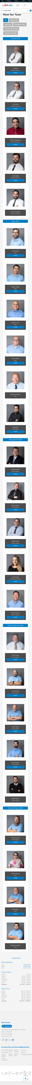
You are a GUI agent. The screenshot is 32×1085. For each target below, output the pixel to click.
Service (11, 1047)
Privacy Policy (6, 1073)
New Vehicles (4, 1050)
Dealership (25, 1047)
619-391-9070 (27, 964)
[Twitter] (9, 1039)
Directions (23, 1052)
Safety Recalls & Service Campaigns (25, 1073)
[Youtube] (12, 1039)
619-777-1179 (27, 968)
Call (16, 958)
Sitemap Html (17, 1073)
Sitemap (13, 1073)
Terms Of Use (10, 1073)
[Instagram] (6, 1039)
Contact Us (7, 1026)
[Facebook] (3, 1039)
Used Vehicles (4, 1052)
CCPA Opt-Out (30, 1073)
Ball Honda (2, 1073)
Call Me (15, 73)
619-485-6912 (27, 966)
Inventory (5, 1047)
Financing (17, 1047)
